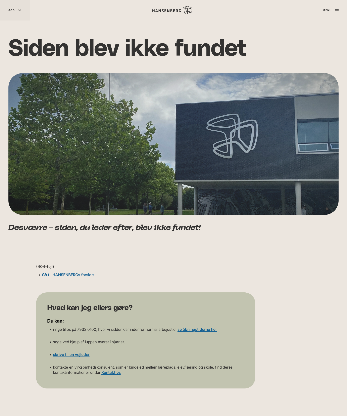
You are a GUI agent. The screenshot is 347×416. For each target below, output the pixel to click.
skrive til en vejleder (71, 354)
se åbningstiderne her (197, 329)
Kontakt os (111, 372)
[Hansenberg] (172, 10)
